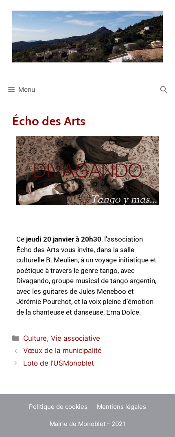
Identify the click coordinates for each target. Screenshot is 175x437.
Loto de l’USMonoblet (58, 363)
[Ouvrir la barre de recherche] (163, 89)
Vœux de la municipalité (62, 350)
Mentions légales (121, 406)
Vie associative (75, 338)
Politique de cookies (58, 406)
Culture (35, 338)
